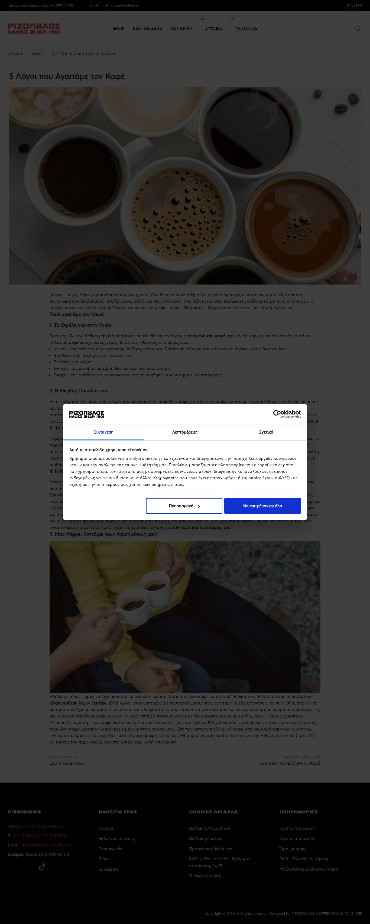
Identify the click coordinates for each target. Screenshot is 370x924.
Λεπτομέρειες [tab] (184, 432)
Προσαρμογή (181, 505)
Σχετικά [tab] (266, 432)
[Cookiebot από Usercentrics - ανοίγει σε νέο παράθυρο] (277, 414)
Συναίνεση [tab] (103, 432)
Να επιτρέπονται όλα (262, 505)
